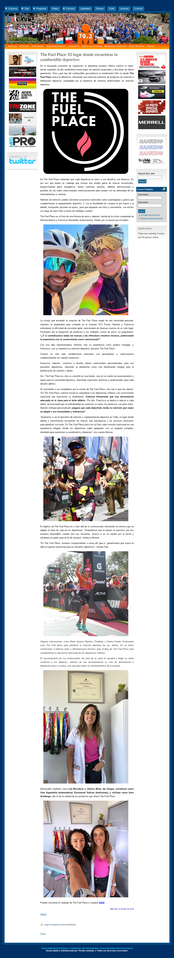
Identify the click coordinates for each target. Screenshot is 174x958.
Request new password (152, 218)
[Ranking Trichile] (151, 163)
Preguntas (41, 8)
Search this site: (146, 173)
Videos (55, 8)
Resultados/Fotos (56, 46)
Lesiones (124, 8)
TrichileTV (73, 46)
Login (46, 925)
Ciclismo (138, 8)
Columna (12, 8)
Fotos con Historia (92, 46)
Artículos (24, 46)
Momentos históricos (116, 46)
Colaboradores (115, 948)
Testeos (100, 8)
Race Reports (136, 46)
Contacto (128, 948)
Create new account (150, 215)
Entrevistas (38, 46)
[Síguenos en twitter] (22, 163)
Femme (151, 46)
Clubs (112, 8)
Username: (144, 195)
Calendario (85, 8)
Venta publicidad (49, 948)
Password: (144, 202)
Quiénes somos (98, 948)
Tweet (43, 934)
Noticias (12, 46)
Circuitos (70, 8)
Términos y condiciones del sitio (74, 948)
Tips (27, 8)
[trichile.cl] (87, 28)
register (55, 925)
